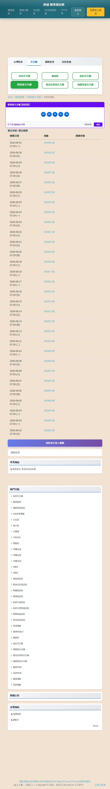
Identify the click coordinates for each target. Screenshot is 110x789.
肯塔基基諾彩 (18, 620)
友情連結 (45, 781)
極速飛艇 (16, 679)
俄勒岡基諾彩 (18, 508)
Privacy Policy (70, 781)
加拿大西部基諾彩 (20, 608)
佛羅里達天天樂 (85, 84)
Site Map (56, 781)
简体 (103, 785)
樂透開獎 (19, 97)
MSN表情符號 (50, 12)
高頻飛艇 (16, 685)
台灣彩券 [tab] (18, 62)
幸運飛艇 (16, 626)
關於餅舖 (24, 781)
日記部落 (36, 12)
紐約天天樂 (85, 76)
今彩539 (16, 537)
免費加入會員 (95, 12)
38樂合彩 (16, 549)
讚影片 (16, 720)
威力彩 (15, 525)
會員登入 (77, 12)
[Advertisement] (55, 34)
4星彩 (15, 573)
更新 (98, 125)
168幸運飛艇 (18, 514)
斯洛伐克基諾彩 (19, 584)
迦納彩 (55, 76)
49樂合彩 (16, 561)
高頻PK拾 (17, 673)
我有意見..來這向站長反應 (24, 469)
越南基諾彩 (17, 578)
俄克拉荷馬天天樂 (55, 84)
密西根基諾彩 (18, 614)
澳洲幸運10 (17, 632)
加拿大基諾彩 (18, 602)
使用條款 (35, 781)
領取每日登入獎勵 (55, 443)
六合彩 (15, 520)
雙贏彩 (15, 543)
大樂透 (15, 531)
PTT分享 (64, 12)
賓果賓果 (16, 502)
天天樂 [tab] (34, 62)
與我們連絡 (85, 781)
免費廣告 (17, 714)
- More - (95, 726)
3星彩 (15, 567)
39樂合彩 (16, 555)
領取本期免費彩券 (55, 479)
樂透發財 (11, 12)
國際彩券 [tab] (49, 62)
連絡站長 (15, 452)
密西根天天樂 (24, 84)
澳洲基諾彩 (17, 596)
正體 (97, 785)
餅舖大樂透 (23, 12)
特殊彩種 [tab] (66, 62)
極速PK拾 (17, 667)
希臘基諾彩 (17, 590)
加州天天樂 (24, 76)
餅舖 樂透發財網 (53, 4)
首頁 (10, 97)
